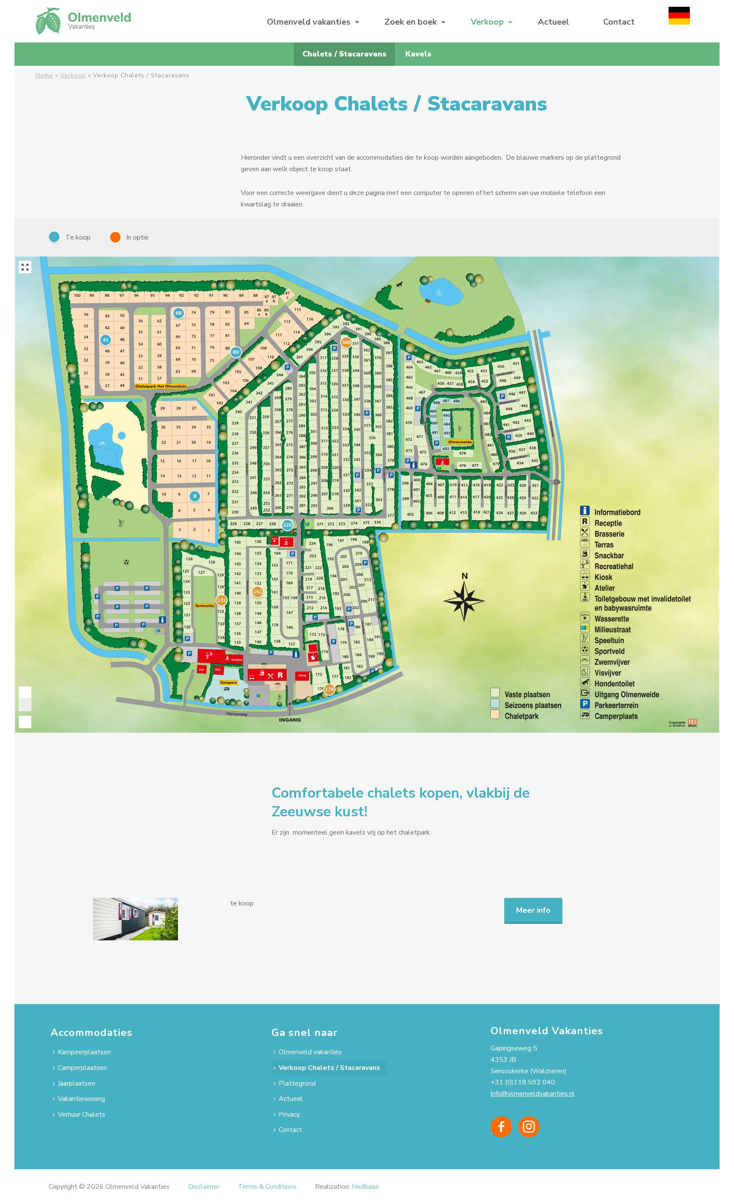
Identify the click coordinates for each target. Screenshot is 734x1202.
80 (236, 352)
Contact (619, 22)
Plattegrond (297, 1083)
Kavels (418, 54)
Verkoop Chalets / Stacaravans (329, 1067)
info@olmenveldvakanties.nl (533, 1093)
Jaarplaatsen (76, 1083)
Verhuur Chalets (81, 1114)
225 (287, 525)
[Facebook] (501, 1126)
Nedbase (365, 1186)
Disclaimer (203, 1186)
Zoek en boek (410, 22)
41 (106, 339)
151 (257, 591)
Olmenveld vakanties (308, 22)
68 (178, 313)
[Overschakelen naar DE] (679, 21)
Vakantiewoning (81, 1098)
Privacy (289, 1114)
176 (329, 689)
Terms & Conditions (267, 1186)
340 (346, 342)
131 (221, 600)
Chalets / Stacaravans (344, 54)
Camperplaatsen (82, 1067)
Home (44, 75)
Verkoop (487, 22)
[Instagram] (528, 1126)
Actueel (553, 22)
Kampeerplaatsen (84, 1052)
